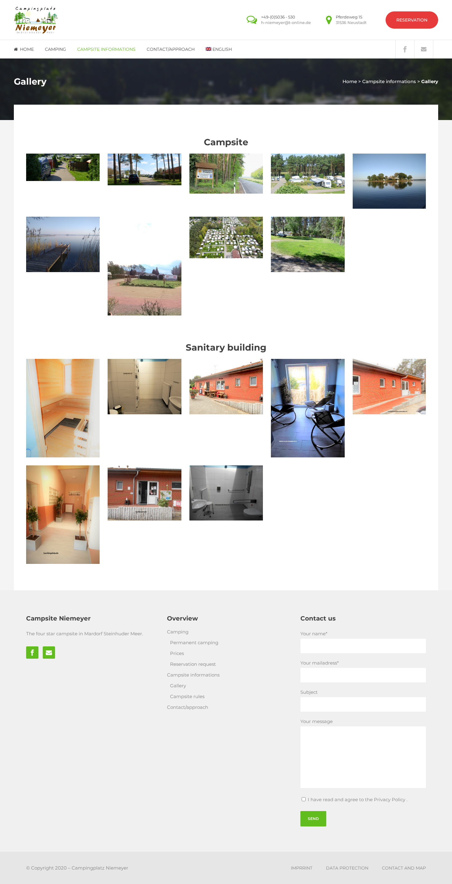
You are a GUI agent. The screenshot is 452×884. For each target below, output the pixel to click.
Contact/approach (187, 707)
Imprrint (301, 868)
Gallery (178, 686)
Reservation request (193, 664)
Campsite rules (187, 696)
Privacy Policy (390, 799)
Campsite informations (389, 81)
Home (350, 81)
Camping (177, 632)
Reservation (411, 20)
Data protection (347, 868)
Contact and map (404, 868)
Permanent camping (194, 642)
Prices (177, 653)
